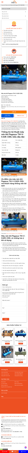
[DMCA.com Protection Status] (4, 449)
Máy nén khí (8, 5)
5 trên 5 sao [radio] (7, 297)
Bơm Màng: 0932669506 (9, 60)
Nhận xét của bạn (6, 300)
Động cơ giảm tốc (4, 385)
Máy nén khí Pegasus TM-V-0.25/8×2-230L (7, 341)
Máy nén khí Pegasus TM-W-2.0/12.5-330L (20, 341)
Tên (3, 308)
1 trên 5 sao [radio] (2, 297)
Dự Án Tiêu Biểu (4, 393)
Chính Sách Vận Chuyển (19, 372)
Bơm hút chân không (18, 383)
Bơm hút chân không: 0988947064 (11, 62)
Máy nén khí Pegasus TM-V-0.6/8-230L (14, 233)
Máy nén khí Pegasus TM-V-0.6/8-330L (9, 121)
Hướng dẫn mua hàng (19, 375)
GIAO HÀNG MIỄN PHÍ (19, 374)
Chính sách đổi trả (4, 372)
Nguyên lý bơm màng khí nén (6, 386)
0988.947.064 (20, 115)
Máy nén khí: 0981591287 (9, 58)
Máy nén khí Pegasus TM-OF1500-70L (20, 360)
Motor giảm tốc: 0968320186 (10, 57)
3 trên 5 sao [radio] (5, 297)
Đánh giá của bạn (6, 296)
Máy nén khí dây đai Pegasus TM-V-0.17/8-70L (7, 360)
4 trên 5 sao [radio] (6, 297)
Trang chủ (3, 5)
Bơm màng (17, 381)
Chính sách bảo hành (5, 374)
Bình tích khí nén (5, 18)
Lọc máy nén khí (4, 383)
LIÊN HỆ (7, 343)
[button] (24, 66)
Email (3, 313)
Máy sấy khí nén (5, 16)
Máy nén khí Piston (10, 106)
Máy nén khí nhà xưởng (19, 385)
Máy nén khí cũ (5, 14)
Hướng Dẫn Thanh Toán (5, 375)
